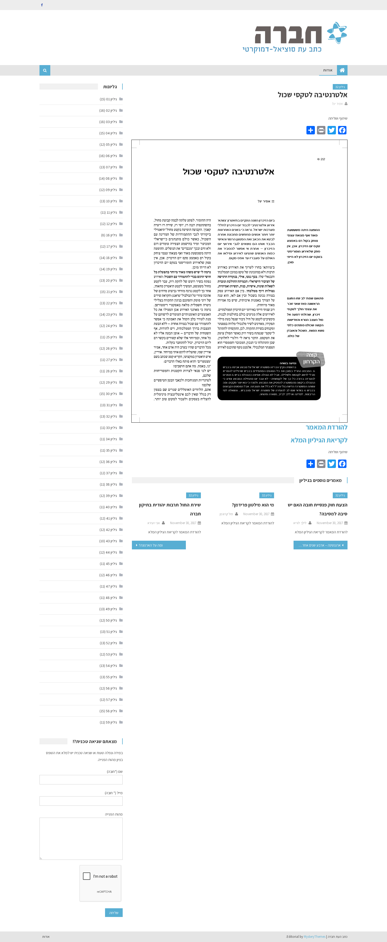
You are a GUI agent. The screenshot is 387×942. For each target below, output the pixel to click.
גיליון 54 (111, 665)
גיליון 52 (111, 643)
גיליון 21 (111, 291)
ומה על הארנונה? (151, 545)
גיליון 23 (111, 314)
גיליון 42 (111, 529)
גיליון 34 (111, 439)
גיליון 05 (111, 144)
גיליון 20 (111, 280)
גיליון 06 (111, 155)
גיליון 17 (111, 246)
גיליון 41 (111, 518)
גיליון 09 (111, 189)
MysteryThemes (314, 936)
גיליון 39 (111, 495)
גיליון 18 (111, 257)
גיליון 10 (111, 201)
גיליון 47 (111, 586)
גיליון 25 (111, 337)
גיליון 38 (111, 484)
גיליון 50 (111, 620)
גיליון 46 (111, 575)
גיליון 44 (111, 552)
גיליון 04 (111, 133)
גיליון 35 (111, 450)
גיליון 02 (111, 110)
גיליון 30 (111, 393)
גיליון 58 (111, 711)
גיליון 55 (111, 677)
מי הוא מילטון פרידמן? (253, 505)
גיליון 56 (111, 688)
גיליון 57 (111, 699)
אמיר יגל (337, 103)
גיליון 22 (111, 303)
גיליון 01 (111, 99)
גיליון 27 (111, 359)
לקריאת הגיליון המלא (319, 439)
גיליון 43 (111, 541)
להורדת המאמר (327, 426)
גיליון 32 (340, 87)
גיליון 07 (111, 167)
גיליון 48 (111, 597)
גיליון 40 (111, 507)
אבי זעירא (153, 523)
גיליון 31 (111, 405)
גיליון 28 (111, 371)
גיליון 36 (111, 461)
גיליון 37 (111, 473)
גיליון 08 (111, 178)
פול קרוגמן (226, 514)
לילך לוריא (299, 523)
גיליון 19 (111, 269)
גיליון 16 (111, 235)
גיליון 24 (111, 325)
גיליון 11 (112, 212)
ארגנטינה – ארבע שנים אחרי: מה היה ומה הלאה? (317, 545)
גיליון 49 (111, 609)
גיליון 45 (111, 563)
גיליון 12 (111, 223)
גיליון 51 (111, 631)
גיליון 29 (111, 382)
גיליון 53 (111, 654)
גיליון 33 (111, 427)
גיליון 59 (111, 722)
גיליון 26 (111, 348)
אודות (328, 70)
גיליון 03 (111, 121)
